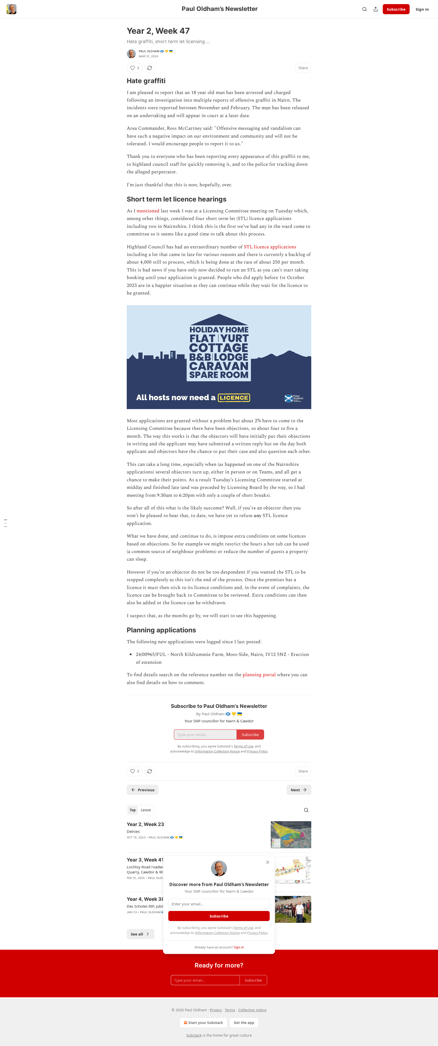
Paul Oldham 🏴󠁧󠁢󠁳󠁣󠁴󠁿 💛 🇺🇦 (156, 51)
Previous (146, 789)
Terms (230, 1009)
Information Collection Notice (217, 932)
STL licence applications (270, 247)
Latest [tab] (146, 810)
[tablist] (140, 810)
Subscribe (396, 9)
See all (137, 934)
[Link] (120, 81)
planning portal (259, 674)
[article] (219, 834)
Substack (194, 1035)
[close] (268, 862)
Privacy (216, 1009)
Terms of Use (243, 927)
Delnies (133, 831)
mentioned (148, 211)
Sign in (422, 9)
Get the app (244, 1022)
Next (295, 789)
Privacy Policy (257, 932)
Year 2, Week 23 (145, 824)
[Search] (364, 9)
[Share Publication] (376, 9)
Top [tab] (133, 810)
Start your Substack (205, 1022)
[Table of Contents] (5, 523)
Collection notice (252, 1009)
